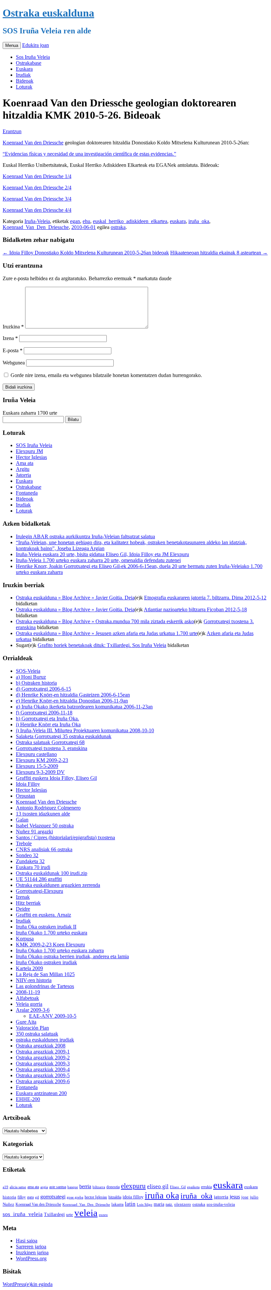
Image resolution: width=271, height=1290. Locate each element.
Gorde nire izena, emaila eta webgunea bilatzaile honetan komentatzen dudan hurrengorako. (106, 375)
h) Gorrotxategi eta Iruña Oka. (47, 718)
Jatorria (23, 475)
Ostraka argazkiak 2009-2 (43, 1057)
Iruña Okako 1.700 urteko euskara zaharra (60, 950)
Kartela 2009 (29, 968)
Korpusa (25, 938)
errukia (206, 1187)
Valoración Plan (32, 1028)
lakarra (117, 1204)
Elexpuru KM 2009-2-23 (42, 760)
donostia (113, 1187)
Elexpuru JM (29, 451)
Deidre (23, 909)
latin (130, 1204)
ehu (86, 221)
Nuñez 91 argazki (34, 831)
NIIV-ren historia (34, 980)
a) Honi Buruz (31, 677)
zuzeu (103, 1215)
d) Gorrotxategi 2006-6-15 (43, 689)
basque (72, 1187)
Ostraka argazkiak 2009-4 (43, 1069)
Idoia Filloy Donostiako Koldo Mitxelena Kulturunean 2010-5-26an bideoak (86, 252)
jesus (235, 1197)
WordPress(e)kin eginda (28, 1284)
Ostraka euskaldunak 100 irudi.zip (51, 873)
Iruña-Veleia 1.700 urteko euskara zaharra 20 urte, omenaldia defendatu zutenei (98, 560)
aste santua (57, 1187)
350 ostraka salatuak (37, 1034)
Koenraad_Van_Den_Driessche (36, 227)
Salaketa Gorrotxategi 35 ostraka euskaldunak (63, 736)
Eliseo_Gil (178, 1187)
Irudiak (23, 75)
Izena (10, 338)
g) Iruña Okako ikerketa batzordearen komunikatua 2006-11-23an (84, 706)
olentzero (182, 1204)
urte (69, 1214)
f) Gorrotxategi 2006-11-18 (44, 712)
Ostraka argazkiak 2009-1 (43, 1051)
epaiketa (193, 1187)
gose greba (75, 1197)
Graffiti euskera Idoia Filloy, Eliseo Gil (56, 778)
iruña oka (162, 1195)
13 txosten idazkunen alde (43, 813)
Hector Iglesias (31, 457)
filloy (22, 1197)
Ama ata (24, 463)
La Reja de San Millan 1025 (45, 974)
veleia (85, 1212)
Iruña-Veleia (37, 221)
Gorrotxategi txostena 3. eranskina (51, 748)
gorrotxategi (52, 1196)
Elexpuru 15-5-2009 (37, 766)
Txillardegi (54, 1214)
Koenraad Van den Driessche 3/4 (37, 199)
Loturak (24, 87)
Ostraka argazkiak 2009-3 (43, 1063)
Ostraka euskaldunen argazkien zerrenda (58, 885)
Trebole (24, 843)
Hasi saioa (26, 1240)
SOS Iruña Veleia (34, 445)
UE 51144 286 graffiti (39, 879)
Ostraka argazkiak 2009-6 (43, 1081)
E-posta (12, 350)
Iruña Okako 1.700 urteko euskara (51, 932)
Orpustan (25, 796)
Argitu (22, 469)
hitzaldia (114, 1197)
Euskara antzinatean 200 (41, 1093)
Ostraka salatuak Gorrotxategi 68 (50, 742)
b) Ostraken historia (36, 683)
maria (159, 1204)
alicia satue (18, 1187)
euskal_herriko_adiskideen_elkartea (130, 221)
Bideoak (24, 81)
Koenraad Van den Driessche (33, 142)
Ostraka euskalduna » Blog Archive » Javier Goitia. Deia (75, 597)
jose (245, 1197)
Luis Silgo (144, 1204)
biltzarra (99, 1187)
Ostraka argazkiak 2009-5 (43, 1075)
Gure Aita (26, 1022)
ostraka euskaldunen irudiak (45, 1040)
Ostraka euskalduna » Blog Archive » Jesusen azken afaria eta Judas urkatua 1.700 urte (106, 633)
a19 (5, 1187)
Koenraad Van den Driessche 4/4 (37, 210)
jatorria (221, 1196)
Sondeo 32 (27, 855)
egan (75, 221)
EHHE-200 (28, 1099)
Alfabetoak (27, 998)
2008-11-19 (28, 992)
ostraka (118, 227)
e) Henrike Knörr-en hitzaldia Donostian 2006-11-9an (72, 700)
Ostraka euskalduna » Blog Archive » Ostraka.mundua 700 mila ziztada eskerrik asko (105, 621)
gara (30, 1197)
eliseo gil (158, 1186)
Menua (11, 45)
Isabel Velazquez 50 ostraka (45, 825)
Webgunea (14, 362)
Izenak (23, 897)
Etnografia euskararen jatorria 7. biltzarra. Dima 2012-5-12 (205, 597)
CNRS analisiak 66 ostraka (44, 849)
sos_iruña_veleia (23, 1214)
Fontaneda (27, 493)
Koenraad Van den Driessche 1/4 (37, 176)
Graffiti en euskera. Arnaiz (43, 915)
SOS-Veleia (28, 671)
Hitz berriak (28, 903)
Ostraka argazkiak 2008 (40, 1045)
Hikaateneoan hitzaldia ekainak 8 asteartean (219, 252)
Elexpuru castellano (36, 754)
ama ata (33, 1187)
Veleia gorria (29, 1004)
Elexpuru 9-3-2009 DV (40, 772)
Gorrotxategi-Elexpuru (39, 891)
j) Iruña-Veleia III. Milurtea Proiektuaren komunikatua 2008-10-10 (85, 730)
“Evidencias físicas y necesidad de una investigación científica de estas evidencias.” (89, 154)
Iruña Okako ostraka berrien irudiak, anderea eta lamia (72, 956)
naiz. (169, 1204)
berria (85, 1186)
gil (37, 1197)
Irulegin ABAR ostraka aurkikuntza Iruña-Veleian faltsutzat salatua (85, 536)
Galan (22, 819)
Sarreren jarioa (31, 1246)
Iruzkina (13, 326)
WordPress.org (31, 1258)
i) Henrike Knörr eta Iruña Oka (48, 724)
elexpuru (133, 1186)
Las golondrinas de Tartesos (45, 986)
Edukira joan (35, 45)
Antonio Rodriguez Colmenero (48, 808)
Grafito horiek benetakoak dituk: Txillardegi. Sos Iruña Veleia (102, 645)
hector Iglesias (96, 1197)
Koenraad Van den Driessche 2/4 (37, 187)
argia (44, 1187)
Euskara (24, 69)
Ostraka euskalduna (48, 13)
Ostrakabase (28, 63)
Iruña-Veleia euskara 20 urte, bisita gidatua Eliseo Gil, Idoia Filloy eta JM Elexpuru (102, 554)
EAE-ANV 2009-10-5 (52, 1016)
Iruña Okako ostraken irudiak (46, 962)
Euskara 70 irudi (33, 867)
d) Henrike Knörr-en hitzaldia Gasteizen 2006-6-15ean (73, 695)
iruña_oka (198, 221)
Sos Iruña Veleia (33, 57)
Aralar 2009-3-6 (33, 1010)
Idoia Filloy (28, 784)
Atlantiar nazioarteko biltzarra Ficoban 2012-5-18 (195, 609)
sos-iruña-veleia (221, 1204)
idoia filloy (133, 1196)
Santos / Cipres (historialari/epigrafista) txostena (65, 837)
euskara (178, 221)
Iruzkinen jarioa (32, 1252)
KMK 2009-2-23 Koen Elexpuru (50, 944)
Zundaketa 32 (30, 861)
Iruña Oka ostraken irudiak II (46, 927)
